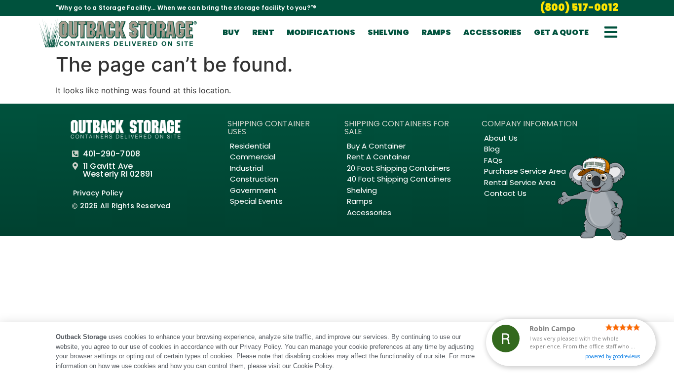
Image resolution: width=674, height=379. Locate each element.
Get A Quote (561, 32)
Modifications (321, 32)
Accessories (492, 32)
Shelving (388, 32)
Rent (263, 32)
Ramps (436, 32)
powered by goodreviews (612, 356)
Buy (231, 32)
